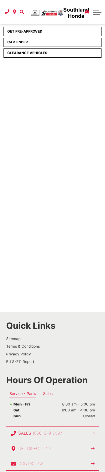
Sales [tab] (48, 393)
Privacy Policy (18, 354)
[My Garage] (87, 12)
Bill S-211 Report (20, 361)
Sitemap (13, 339)
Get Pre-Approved (24, 31)
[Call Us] (7, 12)
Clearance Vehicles (27, 53)
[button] (22, 12)
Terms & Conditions (23, 346)
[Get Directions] (14, 12)
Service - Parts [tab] (22, 393)
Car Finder (17, 42)
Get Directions (34, 448)
